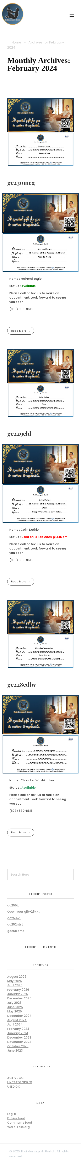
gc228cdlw (21, 684)
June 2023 (15, 1050)
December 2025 (19, 998)
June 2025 (15, 1007)
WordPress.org (18, 1127)
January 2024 (17, 1033)
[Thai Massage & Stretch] (12, 14)
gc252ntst (15, 924)
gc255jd (13, 905)
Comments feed (19, 1123)
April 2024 (15, 1024)
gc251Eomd (16, 931)
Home (16, 42)
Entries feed (16, 1118)
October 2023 (17, 1046)
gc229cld (19, 433)
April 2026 (14, 985)
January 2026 (17, 994)
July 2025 (14, 1003)
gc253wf (14, 918)
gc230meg (21, 182)
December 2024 (19, 1016)
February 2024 (18, 1029)
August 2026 (16, 977)
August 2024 (17, 1020)
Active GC (15, 1078)
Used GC (13, 1086)
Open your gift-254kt (23, 912)
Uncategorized (19, 1082)
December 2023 (19, 1037)
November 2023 (19, 1042)
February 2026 (18, 990)
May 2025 (14, 1011)
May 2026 (14, 981)
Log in (11, 1114)
